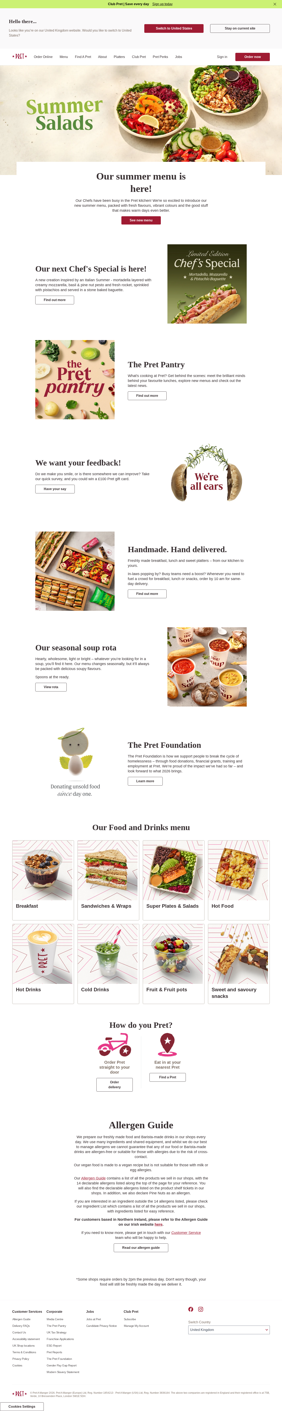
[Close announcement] (275, 4)
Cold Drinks (96, 989)
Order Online (43, 57)
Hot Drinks (30, 989)
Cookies (17, 1365)
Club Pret (139, 57)
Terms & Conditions (24, 1352)
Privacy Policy (20, 1358)
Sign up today (162, 4)
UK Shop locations (23, 1345)
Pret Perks (160, 57)
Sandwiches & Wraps (108, 906)
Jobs (178, 57)
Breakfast (28, 906)
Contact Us (19, 1332)
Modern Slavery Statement (63, 1372)
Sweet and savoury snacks (240, 993)
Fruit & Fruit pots (168, 989)
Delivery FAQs (21, 1325)
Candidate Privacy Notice (101, 1325)
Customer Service (186, 1233)
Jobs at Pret (93, 1319)
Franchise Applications (60, 1339)
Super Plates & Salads (174, 906)
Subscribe (130, 1319)
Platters (119, 57)
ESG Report (54, 1345)
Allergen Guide (93, 1178)
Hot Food (224, 906)
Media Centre (55, 1319)
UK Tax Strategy (56, 1332)
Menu (64, 57)
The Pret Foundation (59, 1358)
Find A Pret (83, 57)
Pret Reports (54, 1352)
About (102, 57)
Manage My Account (136, 1325)
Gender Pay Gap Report (61, 1365)
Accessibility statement (26, 1339)
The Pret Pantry (56, 1325)
